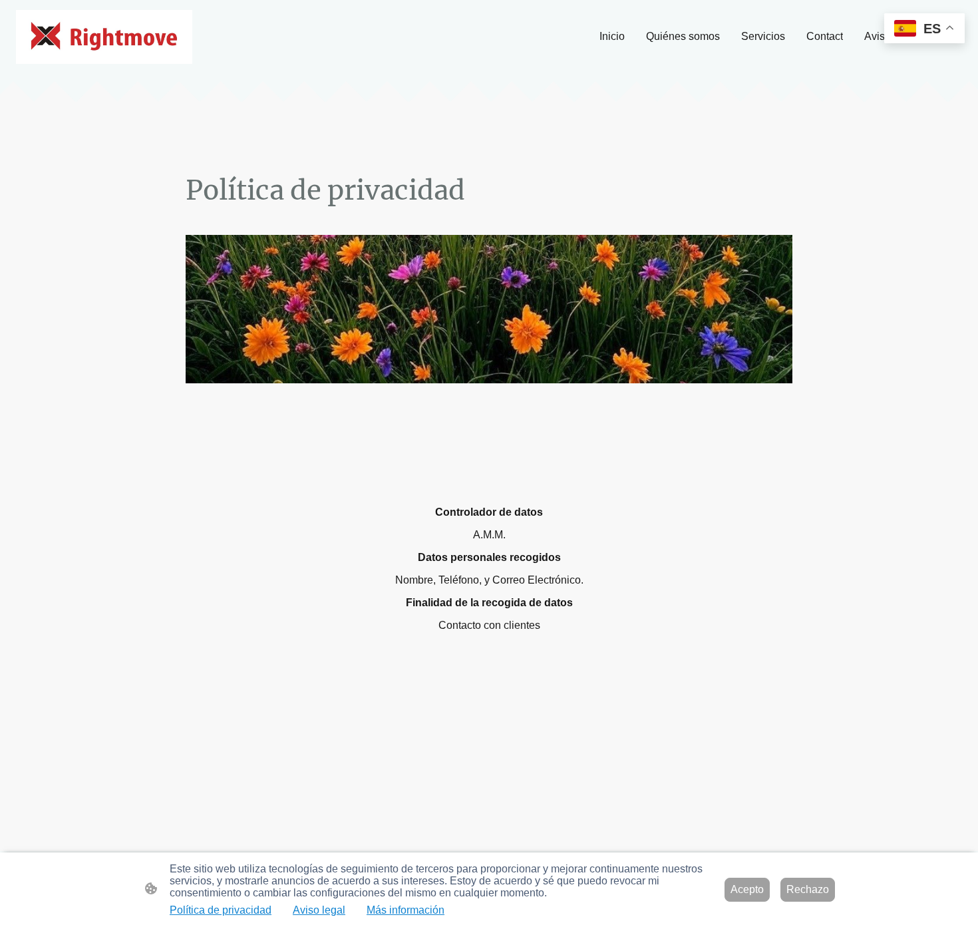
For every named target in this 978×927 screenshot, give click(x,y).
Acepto (747, 889)
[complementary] (924, 29)
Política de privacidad (220, 910)
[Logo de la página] (104, 37)
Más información (405, 910)
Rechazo (807, 889)
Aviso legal (319, 910)
